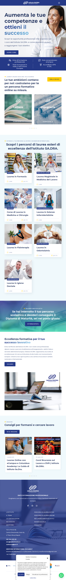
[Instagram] (32, 505)
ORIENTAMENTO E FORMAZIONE (45, 439)
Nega (28, 574)
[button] (47, 558)
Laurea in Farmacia (17, 176)
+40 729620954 (11, 554)
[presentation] (29, 128)
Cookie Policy (33, 577)
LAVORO (57, 439)
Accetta (21, 574)
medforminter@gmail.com (48, 551)
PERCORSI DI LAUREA (13, 439)
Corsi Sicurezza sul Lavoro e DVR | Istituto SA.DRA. (47, 463)
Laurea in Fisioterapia (18, 247)
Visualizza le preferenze (39, 574)
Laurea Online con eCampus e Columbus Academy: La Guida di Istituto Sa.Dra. (18, 464)
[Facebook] (28, 505)
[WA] (36, 505)
